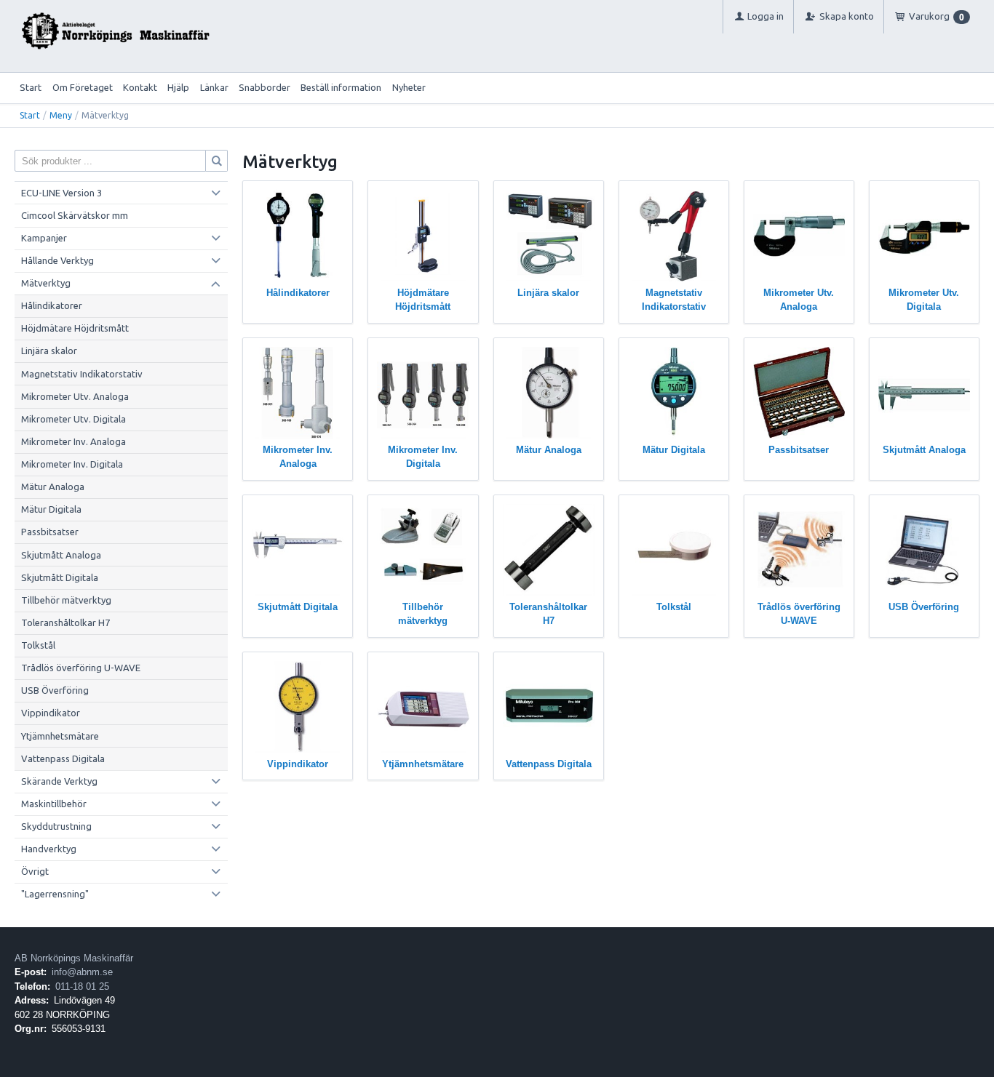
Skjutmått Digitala (59, 577)
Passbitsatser (50, 532)
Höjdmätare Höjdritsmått (75, 328)
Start (30, 87)
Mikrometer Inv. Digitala (72, 464)
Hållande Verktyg (57, 260)
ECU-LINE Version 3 (61, 193)
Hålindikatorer (51, 305)
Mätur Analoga (52, 486)
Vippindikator (50, 713)
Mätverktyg (46, 283)
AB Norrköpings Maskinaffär (74, 958)
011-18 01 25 (82, 986)
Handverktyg (48, 849)
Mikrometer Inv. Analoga (73, 441)
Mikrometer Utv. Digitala (73, 419)
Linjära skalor (49, 350)
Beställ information (341, 87)
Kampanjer (44, 238)
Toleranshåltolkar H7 (65, 622)
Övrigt (35, 871)
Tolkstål (38, 645)
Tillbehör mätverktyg (66, 600)
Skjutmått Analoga (61, 555)
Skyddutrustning (56, 826)
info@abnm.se (82, 971)
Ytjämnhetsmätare (60, 736)
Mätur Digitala (51, 509)
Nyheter (409, 87)
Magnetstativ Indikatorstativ (82, 374)
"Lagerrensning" (55, 894)
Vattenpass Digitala (63, 758)
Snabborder (264, 87)
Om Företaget (82, 87)
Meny (60, 115)
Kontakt (140, 87)
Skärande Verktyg (59, 781)
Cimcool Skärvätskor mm (74, 215)
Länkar (214, 87)
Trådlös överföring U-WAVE (80, 667)
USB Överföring (55, 690)
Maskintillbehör (54, 803)
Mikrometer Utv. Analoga (75, 396)
